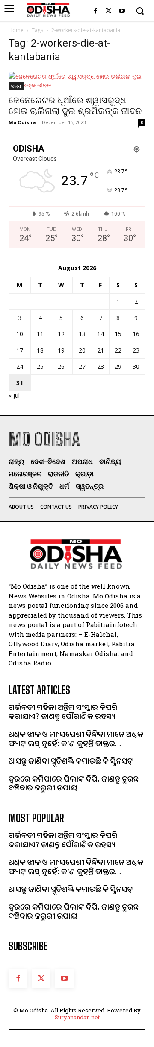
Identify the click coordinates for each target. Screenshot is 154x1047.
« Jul (14, 395)
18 (40, 350)
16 (136, 334)
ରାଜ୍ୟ (16, 86)
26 (61, 366)
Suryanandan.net (77, 1017)
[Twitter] (108, 11)
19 (61, 350)
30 (136, 366)
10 (19, 334)
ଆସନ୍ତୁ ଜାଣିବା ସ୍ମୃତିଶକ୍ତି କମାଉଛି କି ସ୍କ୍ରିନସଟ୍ (71, 760)
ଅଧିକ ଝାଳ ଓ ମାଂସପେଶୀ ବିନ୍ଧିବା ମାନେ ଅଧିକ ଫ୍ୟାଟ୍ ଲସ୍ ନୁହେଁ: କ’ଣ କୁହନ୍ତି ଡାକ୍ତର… (76, 738)
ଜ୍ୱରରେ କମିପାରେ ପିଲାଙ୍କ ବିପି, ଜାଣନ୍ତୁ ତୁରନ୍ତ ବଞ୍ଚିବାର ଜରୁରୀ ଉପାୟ (74, 783)
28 (100, 366)
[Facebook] (95, 11)
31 (19, 383)
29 (118, 366)
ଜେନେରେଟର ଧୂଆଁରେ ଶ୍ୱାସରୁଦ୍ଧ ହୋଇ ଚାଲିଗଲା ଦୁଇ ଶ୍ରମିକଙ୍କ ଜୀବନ (75, 105)
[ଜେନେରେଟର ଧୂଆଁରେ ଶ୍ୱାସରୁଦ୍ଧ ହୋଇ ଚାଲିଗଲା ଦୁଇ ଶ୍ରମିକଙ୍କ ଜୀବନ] (77, 81)
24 (19, 366)
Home (16, 30)
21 (100, 350)
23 (136, 350)
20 (82, 350)
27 (82, 366)
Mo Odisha (22, 122)
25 (40, 366)
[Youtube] (121, 11)
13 (82, 334)
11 (40, 334)
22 (118, 350)
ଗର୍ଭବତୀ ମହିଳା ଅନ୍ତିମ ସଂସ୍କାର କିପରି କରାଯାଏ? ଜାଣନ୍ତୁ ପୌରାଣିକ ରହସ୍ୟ (63, 711)
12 (61, 334)
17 (19, 350)
